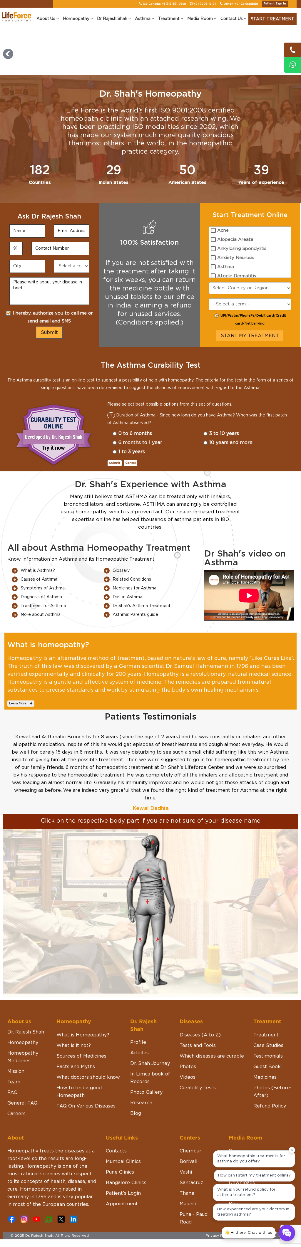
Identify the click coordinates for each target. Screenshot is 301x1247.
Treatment (266, 1035)
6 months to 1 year (140, 442)
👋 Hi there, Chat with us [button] (248, 1233)
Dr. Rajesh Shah (25, 1032)
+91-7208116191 (204, 3)
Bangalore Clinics (126, 1182)
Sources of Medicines (81, 1056)
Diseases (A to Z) (200, 1035)
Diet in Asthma (127, 597)
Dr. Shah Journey (150, 1063)
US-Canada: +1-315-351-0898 (164, 3)
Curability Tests (198, 1087)
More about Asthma (41, 615)
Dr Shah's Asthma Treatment (141, 606)
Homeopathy (22, 1042)
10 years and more (230, 442)
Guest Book (267, 1066)
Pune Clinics (120, 1172)
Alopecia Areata (235, 239)
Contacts (116, 1151)
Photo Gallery (146, 1092)
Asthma (225, 267)
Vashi (186, 1172)
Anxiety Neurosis (235, 258)
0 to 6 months (135, 433)
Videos (187, 1077)
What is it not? (73, 1045)
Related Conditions (132, 579)
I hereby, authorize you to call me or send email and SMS (53, 317)
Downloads (242, 1182)
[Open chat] (287, 1233)
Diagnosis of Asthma (41, 597)
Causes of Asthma (39, 579)
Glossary (121, 571)
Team (13, 1082)
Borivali (188, 1161)
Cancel (130, 462)
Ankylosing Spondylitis (241, 248)
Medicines (265, 1077)
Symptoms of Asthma (43, 588)
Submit (114, 462)
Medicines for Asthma (134, 588)
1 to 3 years (131, 451)
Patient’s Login (123, 1193)
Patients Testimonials (150, 716)
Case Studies (268, 1045)
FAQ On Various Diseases (86, 1106)
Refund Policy (269, 1106)
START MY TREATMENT (250, 335)
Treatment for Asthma (43, 606)
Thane (187, 1193)
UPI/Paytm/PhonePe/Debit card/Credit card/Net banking (253, 319)
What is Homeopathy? (82, 1035)
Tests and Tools (198, 1045)
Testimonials (268, 1056)
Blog (135, 1113)
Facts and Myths (75, 1066)
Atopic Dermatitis (236, 276)
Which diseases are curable (212, 1056)
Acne (223, 230)
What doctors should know (88, 1077)
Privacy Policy (218, 1235)
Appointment (122, 1203)
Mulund (188, 1203)
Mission (15, 1071)
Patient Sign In (275, 3)
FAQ (12, 1092)
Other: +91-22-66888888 (240, 3)
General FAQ (22, 1103)
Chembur (190, 1151)
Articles (139, 1053)
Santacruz (191, 1182)
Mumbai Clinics (123, 1161)
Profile (138, 1042)
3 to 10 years (224, 433)
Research (141, 1102)
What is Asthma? (38, 571)
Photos (188, 1066)
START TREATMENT (272, 19)
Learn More (19, 703)
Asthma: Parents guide (135, 615)
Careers (16, 1113)
